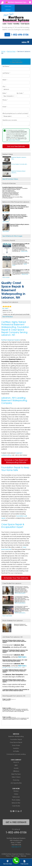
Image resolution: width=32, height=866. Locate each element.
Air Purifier (16, 751)
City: (4, 86)
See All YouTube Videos (10, 179)
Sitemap (23, 856)
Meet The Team (16, 774)
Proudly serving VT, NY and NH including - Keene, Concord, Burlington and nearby (16, 28)
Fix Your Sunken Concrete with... (19, 164)
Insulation (16, 748)
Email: (4, 106)
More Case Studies (7, 616)
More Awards (5, 277)
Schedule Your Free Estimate (16, 577)
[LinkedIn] (18, 811)
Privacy (18, 140)
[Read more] (24, 251)
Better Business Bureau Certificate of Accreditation (20, 270)
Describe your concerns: (9, 120)
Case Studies (16, 806)
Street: (4, 80)
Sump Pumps (16, 745)
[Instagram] (16, 811)
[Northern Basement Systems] (16, 860)
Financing (16, 780)
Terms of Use (12, 140)
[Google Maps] (11, 811)
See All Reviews (7, 316)
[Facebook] (21, 811)
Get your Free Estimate (16, 146)
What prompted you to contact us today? (15, 113)
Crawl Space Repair (16, 742)
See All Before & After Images (12, 236)
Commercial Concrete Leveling (16, 754)
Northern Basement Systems (10, 340)
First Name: (6, 66)
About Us (16, 762)
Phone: (5, 100)
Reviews (16, 791)
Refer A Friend (16, 777)
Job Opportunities (16, 783)
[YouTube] (13, 811)
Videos (16, 794)
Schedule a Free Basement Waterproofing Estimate (16, 461)
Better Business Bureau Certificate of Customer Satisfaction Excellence (20, 257)
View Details (5, 212)
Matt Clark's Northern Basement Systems (14, 658)
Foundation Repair (16, 739)
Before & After (16, 803)
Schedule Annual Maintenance (8, 8)
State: (4, 93)
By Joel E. (5, 308)
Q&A (16, 765)
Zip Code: (20, 93)
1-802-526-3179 (16, 847)
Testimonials (16, 797)
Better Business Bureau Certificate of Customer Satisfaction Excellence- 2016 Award (20, 245)
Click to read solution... (20, 593)
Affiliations (16, 771)
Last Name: (6, 73)
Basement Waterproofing (16, 736)
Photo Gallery (16, 800)
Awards (16, 768)
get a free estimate (16, 822)
